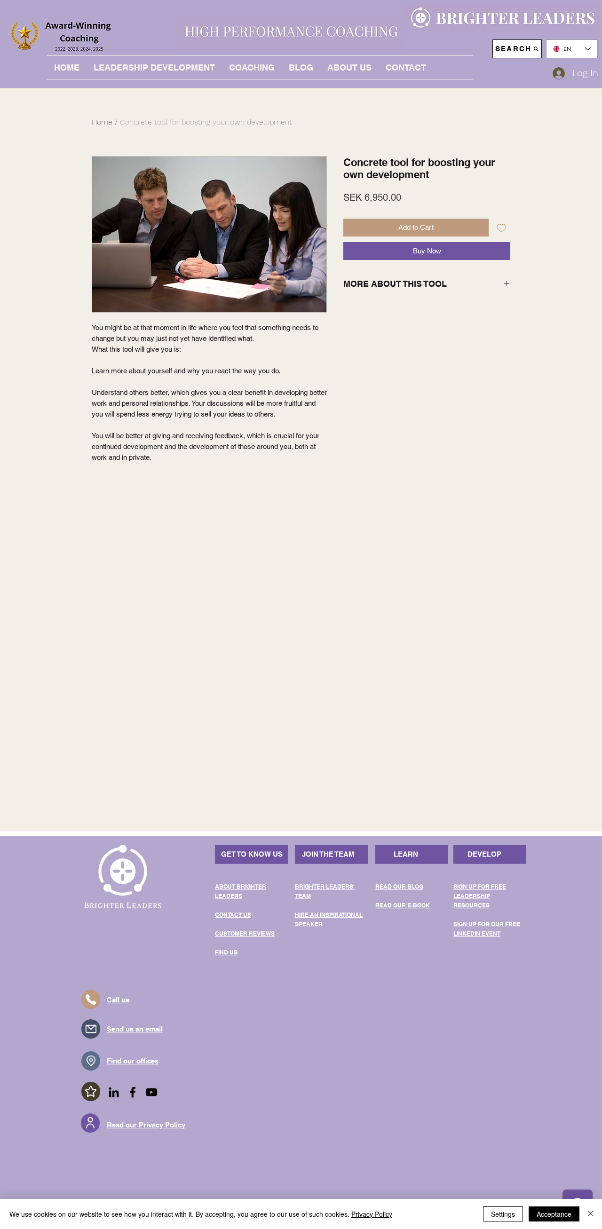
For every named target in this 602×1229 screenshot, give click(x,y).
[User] (90, 1123)
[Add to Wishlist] (501, 228)
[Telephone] (90, 999)
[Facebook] (133, 1092)
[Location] (90, 1061)
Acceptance (554, 1214)
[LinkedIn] (114, 1092)
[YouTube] (151, 1092)
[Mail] (90, 1029)
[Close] (590, 1213)
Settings (503, 1214)
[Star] (90, 1091)
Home (102, 122)
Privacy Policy (371, 1214)
